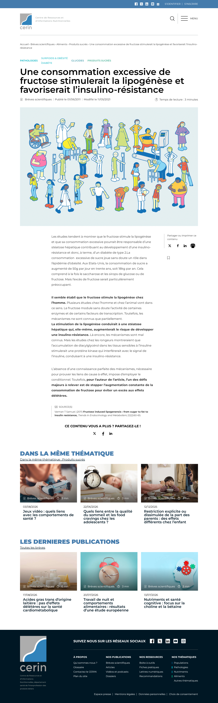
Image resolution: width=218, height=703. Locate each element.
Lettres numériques (151, 671)
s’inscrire (191, 4)
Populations (181, 662)
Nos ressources (151, 657)
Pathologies (29, 61)
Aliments (62, 44)
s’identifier (173, 4)
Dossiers (111, 676)
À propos (80, 657)
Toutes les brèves (32, 547)
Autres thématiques (186, 680)
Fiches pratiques (149, 667)
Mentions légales (125, 694)
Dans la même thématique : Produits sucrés (52, 459)
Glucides (77, 61)
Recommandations (150, 676)
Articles (110, 667)
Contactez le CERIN (85, 671)
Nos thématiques (184, 657)
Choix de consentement (183, 694)
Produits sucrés (78, 44)
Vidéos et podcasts (117, 671)
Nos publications (118, 657)
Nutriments (181, 671)
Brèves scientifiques (43, 44)
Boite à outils (147, 662)
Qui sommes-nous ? (85, 662)
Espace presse (102, 694)
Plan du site (80, 676)
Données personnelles (152, 694)
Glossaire (78, 667)
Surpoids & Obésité (54, 58)
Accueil (24, 44)
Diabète (46, 63)
